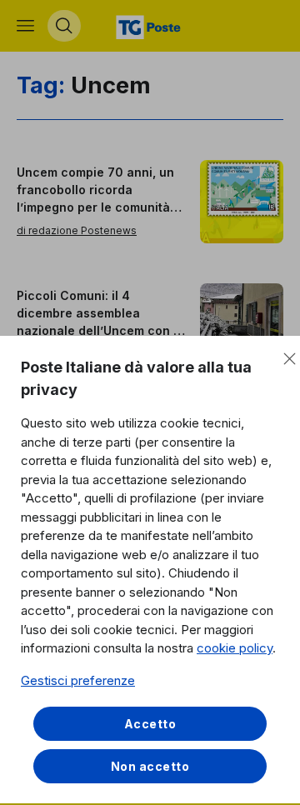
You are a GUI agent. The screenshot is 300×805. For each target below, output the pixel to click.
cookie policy (234, 648)
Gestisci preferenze (78, 680)
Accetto (150, 724)
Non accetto (150, 766)
